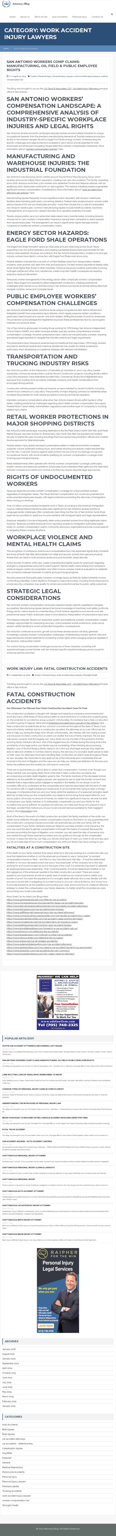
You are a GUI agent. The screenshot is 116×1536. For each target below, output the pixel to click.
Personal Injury (79, 17)
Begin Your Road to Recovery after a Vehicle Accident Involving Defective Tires (45, 1118)
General (6, 1462)
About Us (25, 17)
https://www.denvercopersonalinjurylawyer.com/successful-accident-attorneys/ (47, 906)
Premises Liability (10, 1486)
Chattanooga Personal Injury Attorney (24, 1156)
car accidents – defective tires (17, 1443)
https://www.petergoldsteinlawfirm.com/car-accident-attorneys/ (39, 944)
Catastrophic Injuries (12, 1448)
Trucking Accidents (12, 1491)
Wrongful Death (90, 675)
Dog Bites (7, 1453)
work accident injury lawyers (87, 76)
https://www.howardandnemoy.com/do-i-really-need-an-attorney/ (41, 954)
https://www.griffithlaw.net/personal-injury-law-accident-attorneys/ (41, 912)
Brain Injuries (8, 1434)
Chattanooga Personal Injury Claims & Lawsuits (28, 1167)
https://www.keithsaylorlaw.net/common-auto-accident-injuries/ (39, 925)
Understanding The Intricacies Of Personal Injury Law (31, 1103)
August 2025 (8, 1354)
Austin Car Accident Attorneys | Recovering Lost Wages (32, 1046)
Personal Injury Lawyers (62, 76)
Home (12, 17)
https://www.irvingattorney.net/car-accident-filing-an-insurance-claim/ (42, 922)
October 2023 (9, 1373)
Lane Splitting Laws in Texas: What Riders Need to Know (32, 1075)
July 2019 (6, 1382)
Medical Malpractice (12, 1467)
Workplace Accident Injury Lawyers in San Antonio (73, 723)
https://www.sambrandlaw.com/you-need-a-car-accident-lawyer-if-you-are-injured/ (49, 947)
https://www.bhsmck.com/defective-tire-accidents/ (33, 931)
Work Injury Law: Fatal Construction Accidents (57, 669)
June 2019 (7, 1387)
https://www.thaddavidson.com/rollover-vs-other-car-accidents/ (39, 935)
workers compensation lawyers (41, 149)
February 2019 (9, 1401)
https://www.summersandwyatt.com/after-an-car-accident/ (37, 899)
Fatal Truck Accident (13, 1129)
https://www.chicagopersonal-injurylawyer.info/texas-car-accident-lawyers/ (45, 903)
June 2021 (7, 1377)
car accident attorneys (13, 1439)
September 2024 (10, 1363)
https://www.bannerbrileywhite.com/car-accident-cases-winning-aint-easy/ (45, 919)
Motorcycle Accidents (13, 1472)
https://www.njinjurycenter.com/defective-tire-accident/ (35, 938)
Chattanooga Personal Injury (18, 1179)
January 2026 (9, 1349)
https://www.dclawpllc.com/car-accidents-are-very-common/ (38, 950)
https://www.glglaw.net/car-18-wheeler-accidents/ (32, 941)
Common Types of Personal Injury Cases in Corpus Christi (33, 1089)
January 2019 (8, 1406)
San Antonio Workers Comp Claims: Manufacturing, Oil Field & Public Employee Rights (52, 66)
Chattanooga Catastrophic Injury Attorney (26, 1205)
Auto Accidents (59, 17)
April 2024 (7, 1368)
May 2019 (7, 1392)
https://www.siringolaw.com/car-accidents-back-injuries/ (35, 909)
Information (26, 811)
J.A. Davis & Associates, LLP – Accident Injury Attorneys (71, 88)
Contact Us (97, 17)
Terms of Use (40, 17)
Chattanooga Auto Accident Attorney (23, 1191)
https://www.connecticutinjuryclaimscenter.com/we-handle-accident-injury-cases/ (49, 915)
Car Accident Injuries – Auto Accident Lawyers (27, 1141)
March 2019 (8, 1396)
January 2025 (8, 1358)
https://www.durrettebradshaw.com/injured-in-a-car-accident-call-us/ (42, 928)
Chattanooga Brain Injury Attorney (21, 1234)
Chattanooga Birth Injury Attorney (21, 1220)
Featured (6, 1458)
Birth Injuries (8, 1429)
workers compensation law (15, 1500)
